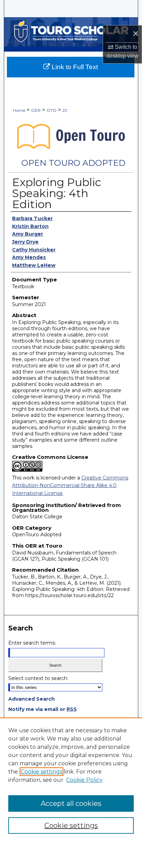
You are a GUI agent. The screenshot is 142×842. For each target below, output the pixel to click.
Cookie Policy (84, 780)
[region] (71, 779)
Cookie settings (41, 771)
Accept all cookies (71, 803)
